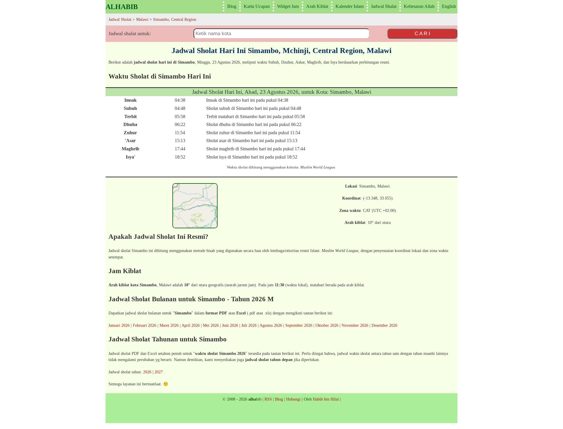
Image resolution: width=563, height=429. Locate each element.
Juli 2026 (249, 325)
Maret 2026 (169, 325)
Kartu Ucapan (257, 6)
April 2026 (191, 325)
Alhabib (122, 7)
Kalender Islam (349, 6)
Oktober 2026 (327, 325)
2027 (159, 372)
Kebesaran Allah (419, 6)
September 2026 (298, 325)
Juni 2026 (230, 325)
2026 (147, 372)
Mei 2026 (211, 325)
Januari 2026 (119, 325)
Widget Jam (288, 6)
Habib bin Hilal (326, 399)
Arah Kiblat (317, 6)
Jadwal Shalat (383, 6)
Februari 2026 (144, 325)
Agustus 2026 (271, 325)
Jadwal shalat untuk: (129, 33)
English (449, 6)
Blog (231, 6)
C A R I (422, 33)
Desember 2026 (384, 325)
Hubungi (293, 399)
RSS (268, 399)
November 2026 (355, 325)
